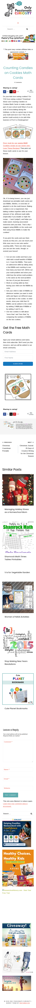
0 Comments (18, 82)
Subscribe (18, 364)
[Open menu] (18, 22)
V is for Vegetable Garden (17, 572)
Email (6, 779)
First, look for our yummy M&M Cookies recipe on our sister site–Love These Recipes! (17, 145)
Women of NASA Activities (17, 616)
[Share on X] (11, 91)
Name (7, 769)
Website (7, 788)
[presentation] (18, 490)
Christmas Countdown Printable (7, 447)
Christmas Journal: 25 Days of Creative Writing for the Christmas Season (27, 449)
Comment (8, 742)
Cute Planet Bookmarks (16, 708)
